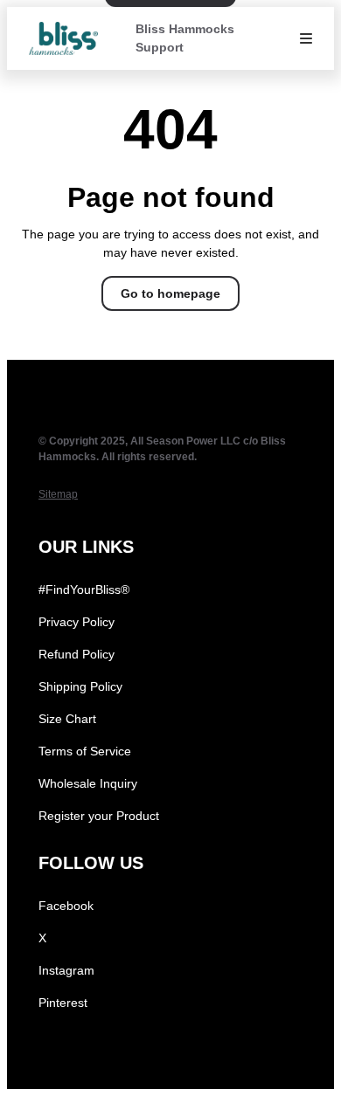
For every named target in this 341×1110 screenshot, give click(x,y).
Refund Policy (76, 654)
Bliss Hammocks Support (185, 38)
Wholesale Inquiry (87, 783)
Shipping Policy (80, 686)
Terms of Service (84, 751)
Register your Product (98, 816)
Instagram (66, 970)
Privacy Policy (76, 622)
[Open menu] (306, 38)
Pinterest (62, 1003)
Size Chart (67, 719)
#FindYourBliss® (83, 589)
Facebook (66, 906)
